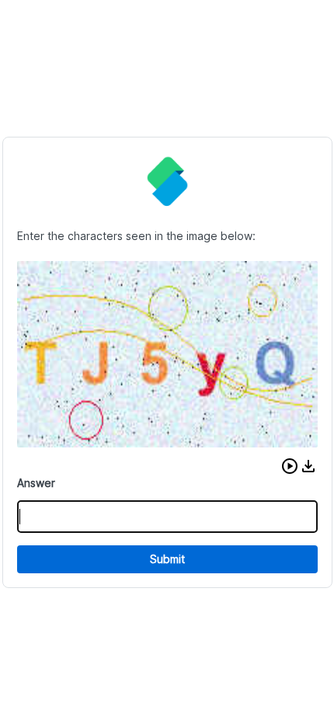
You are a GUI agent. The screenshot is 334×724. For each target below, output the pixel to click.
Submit (167, 559)
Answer (36, 482)
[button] (289, 466)
